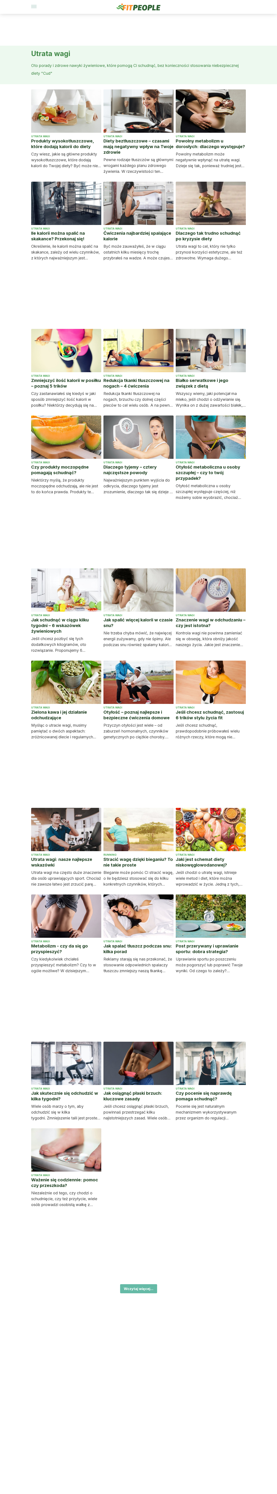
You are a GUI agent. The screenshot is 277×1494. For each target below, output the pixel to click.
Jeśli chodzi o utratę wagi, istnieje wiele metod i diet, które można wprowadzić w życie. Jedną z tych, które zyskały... (207, 878)
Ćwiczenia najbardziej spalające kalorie (137, 236)
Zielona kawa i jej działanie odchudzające (59, 715)
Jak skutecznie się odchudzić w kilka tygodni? (64, 1096)
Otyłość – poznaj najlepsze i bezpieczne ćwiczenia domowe (136, 715)
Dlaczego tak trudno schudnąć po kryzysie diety (208, 236)
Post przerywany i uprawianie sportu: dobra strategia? (207, 948)
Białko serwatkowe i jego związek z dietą (202, 383)
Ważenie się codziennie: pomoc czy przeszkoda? (64, 1182)
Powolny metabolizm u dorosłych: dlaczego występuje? (210, 143)
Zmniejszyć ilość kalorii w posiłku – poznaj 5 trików (66, 383)
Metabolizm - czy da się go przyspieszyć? (59, 948)
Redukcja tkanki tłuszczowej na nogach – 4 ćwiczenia (136, 383)
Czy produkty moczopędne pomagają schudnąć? (60, 469)
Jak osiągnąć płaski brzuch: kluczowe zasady (132, 1096)
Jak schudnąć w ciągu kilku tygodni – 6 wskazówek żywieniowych (60, 625)
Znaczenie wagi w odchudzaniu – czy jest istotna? (210, 622)
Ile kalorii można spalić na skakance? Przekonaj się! (58, 236)
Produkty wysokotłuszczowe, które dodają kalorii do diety (62, 143)
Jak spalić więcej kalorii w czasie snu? (138, 622)
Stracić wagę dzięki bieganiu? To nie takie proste (138, 862)
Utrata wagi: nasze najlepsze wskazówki (61, 862)
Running (110, 854)
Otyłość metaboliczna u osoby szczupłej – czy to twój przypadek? (208, 472)
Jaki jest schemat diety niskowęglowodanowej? (201, 862)
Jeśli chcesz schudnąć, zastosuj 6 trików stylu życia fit (210, 715)
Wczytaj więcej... (138, 1289)
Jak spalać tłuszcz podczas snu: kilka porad (137, 948)
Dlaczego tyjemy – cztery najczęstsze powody (130, 469)
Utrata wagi (40, 136)
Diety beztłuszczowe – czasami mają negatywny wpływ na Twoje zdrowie (138, 146)
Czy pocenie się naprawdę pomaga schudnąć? (204, 1096)
